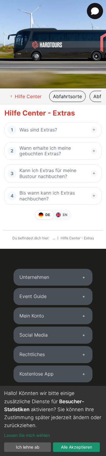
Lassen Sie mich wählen (27, 435)
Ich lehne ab (27, 447)
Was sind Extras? (38, 130)
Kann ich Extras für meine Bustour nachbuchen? (47, 173)
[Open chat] (95, 11)
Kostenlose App (36, 374)
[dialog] (53, 421)
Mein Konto (31, 316)
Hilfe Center (25, 96)
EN (64, 215)
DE (47, 215)
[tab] (53, 277)
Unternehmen (34, 277)
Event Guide (33, 296)
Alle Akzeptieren (76, 447)
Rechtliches (32, 354)
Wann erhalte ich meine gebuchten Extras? (45, 151)
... (54, 238)
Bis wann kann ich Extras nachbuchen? (47, 195)
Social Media (33, 335)
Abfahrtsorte (67, 96)
